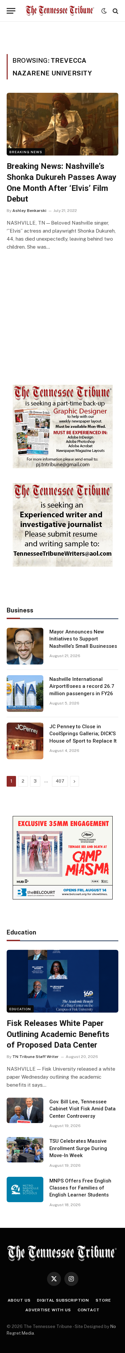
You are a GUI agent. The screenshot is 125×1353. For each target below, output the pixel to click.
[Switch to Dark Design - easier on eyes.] (104, 11)
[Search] (114, 10)
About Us (19, 1300)
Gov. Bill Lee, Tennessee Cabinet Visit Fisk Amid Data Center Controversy (82, 1109)
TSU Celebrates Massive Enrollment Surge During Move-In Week (78, 1148)
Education (20, 1009)
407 (60, 781)
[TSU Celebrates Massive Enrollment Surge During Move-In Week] (25, 1149)
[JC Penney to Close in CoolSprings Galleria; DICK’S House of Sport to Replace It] (25, 741)
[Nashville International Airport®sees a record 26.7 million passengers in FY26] (25, 693)
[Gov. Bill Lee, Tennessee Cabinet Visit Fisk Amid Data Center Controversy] (25, 1110)
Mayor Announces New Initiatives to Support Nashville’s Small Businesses (83, 639)
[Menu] (11, 10)
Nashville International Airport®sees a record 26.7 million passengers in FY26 (81, 686)
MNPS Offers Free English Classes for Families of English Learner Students (80, 1188)
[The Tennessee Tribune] (60, 11)
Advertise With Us (48, 1310)
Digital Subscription (63, 1300)
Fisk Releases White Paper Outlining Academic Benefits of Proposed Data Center (58, 1034)
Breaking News (25, 152)
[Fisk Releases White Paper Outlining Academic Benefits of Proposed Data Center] (62, 981)
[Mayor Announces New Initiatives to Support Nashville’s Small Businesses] (25, 646)
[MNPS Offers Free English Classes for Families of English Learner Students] (25, 1189)
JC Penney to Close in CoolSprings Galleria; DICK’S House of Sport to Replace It (83, 734)
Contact (89, 1310)
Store (103, 1300)
